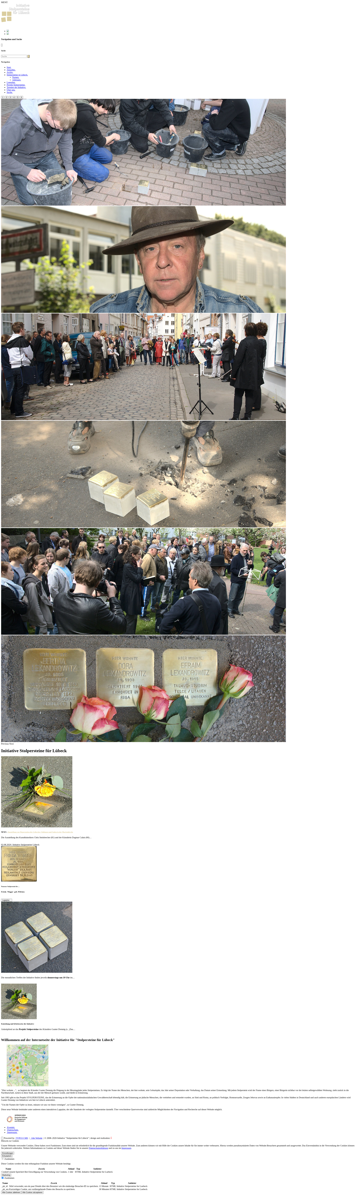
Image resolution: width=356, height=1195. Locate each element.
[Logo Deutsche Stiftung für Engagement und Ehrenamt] (17, 1122)
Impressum (12, 1132)
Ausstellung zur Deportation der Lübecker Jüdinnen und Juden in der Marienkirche (40, 832)
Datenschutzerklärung (98, 1148)
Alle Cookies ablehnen (11, 1192)
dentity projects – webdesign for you (127, 1138)
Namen (15, 77)
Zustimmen (9, 1159)
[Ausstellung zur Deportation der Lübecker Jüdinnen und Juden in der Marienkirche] (36, 826)
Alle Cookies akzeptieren (32, 1192)
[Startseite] (15, 21)
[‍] (28, 56)
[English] (8, 34)
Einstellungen (7, 1153)
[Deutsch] (8, 31)
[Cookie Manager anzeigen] (2, 1138)
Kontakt (11, 1127)
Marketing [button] (6, 1175)
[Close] (2, 45)
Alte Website (36, 1138)
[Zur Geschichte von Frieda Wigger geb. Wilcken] (19, 881)
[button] (17, 75)
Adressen (16, 80)
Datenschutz (13, 1130)
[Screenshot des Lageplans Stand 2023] (27, 1085)
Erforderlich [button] (6, 1156)
